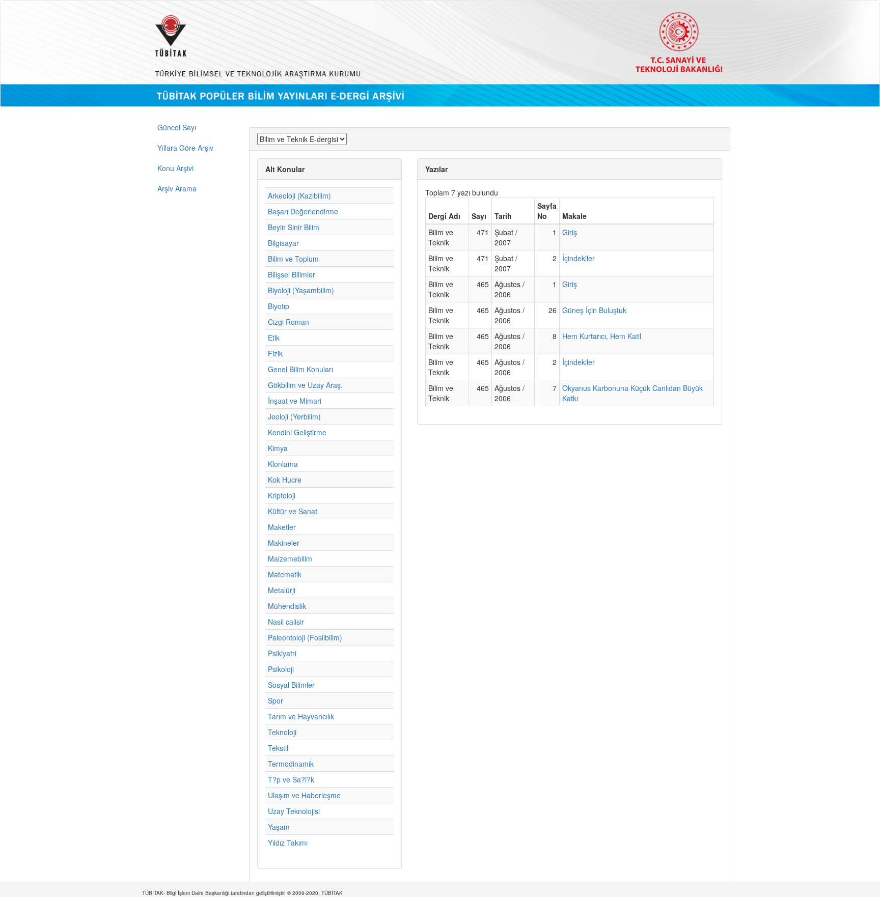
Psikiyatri (282, 653)
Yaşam (279, 827)
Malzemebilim (290, 558)
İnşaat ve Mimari (294, 401)
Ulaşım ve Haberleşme (304, 795)
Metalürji (281, 590)
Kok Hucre (284, 479)
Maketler (282, 527)
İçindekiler (578, 258)
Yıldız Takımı (288, 842)
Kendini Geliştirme (297, 432)
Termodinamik (291, 764)
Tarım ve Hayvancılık (301, 716)
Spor (275, 700)
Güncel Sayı (176, 127)
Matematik (284, 574)
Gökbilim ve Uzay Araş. (305, 385)
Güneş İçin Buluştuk (594, 310)
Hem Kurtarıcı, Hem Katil (601, 336)
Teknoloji (282, 732)
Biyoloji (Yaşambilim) (301, 290)
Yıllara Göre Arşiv (185, 148)
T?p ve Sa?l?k (291, 779)
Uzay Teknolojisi (294, 811)
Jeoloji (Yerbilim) (294, 416)
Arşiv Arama (177, 188)
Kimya (278, 448)
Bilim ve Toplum (293, 259)
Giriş (569, 232)
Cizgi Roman (288, 322)
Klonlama (283, 464)
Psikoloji (281, 669)
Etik (274, 337)
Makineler (283, 543)
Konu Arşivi (175, 168)
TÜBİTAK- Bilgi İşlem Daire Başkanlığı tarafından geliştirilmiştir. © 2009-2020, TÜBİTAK (242, 892)
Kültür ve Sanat (292, 511)
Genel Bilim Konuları (300, 369)
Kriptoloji (281, 495)
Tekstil (278, 748)
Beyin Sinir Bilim (293, 227)
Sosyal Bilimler (291, 685)
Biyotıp (278, 306)
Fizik (275, 353)
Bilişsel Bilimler (291, 274)
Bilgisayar (283, 243)
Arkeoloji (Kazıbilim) (299, 195)
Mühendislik (287, 606)
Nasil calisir (286, 621)
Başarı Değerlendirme (303, 211)
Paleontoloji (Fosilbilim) (305, 637)
